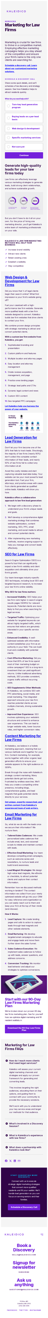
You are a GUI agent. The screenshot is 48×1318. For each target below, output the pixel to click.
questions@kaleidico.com (24, 1289)
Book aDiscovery (24, 1248)
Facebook (12, 1310)
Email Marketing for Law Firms (21, 816)
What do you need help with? (17, 99)
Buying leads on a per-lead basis (25, 118)
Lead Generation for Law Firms (21, 439)
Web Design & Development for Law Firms (22, 281)
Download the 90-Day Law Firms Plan (24, 1029)
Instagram (35, 1310)
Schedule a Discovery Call (24, 1207)
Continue (24, 155)
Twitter (23, 1310)
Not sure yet (18, 146)
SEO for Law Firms (19, 554)
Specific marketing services (26, 137)
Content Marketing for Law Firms (23, 738)
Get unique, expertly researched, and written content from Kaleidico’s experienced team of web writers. (23, 805)
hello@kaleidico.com (24, 1255)
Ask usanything (24, 1282)
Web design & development (26, 128)
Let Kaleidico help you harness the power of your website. (22, 407)
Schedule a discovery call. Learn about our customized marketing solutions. (21, 68)
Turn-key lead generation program (25, 106)
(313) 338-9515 (24, 1306)
